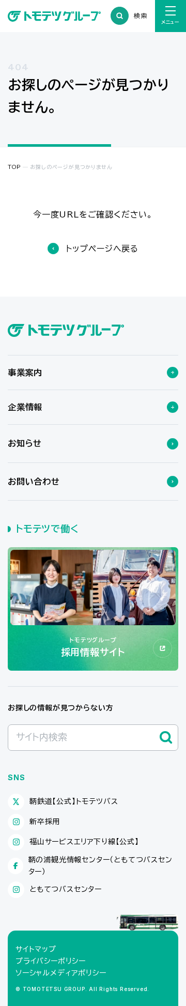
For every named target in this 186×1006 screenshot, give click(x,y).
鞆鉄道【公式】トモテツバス (73, 801)
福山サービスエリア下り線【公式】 (84, 841)
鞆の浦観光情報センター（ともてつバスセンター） (100, 865)
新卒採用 (44, 821)
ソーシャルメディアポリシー (61, 973)
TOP (14, 166)
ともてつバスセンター (65, 889)
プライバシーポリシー (51, 961)
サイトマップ (36, 949)
